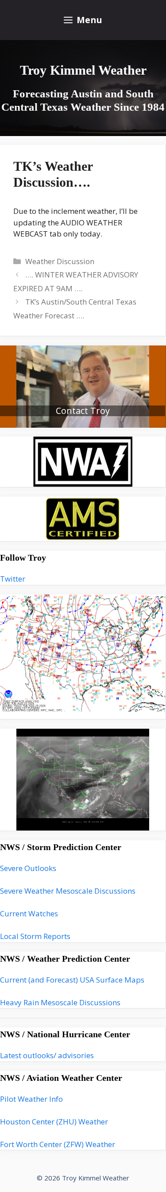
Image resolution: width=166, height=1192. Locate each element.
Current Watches (29, 913)
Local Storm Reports (35, 936)
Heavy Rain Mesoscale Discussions (60, 1002)
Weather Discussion (59, 261)
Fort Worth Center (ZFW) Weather (57, 1144)
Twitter (12, 579)
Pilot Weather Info (31, 1099)
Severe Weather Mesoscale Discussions (67, 891)
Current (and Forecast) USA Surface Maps (72, 980)
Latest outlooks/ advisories (47, 1055)
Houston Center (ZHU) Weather (54, 1121)
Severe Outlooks (28, 868)
